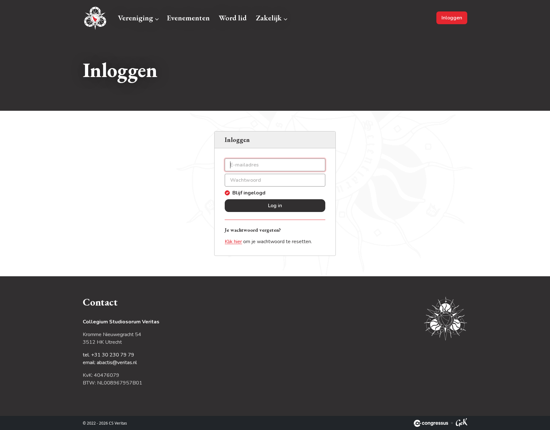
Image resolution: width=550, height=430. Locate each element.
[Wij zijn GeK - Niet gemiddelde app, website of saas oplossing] (461, 423)
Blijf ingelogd (248, 192)
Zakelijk (269, 18)
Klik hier (233, 241)
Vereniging (135, 18)
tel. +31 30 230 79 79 (108, 354)
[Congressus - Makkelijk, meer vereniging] (431, 423)
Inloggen (451, 17)
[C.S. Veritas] (95, 18)
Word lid (233, 18)
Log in (275, 205)
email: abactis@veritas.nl (110, 362)
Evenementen (188, 18)
